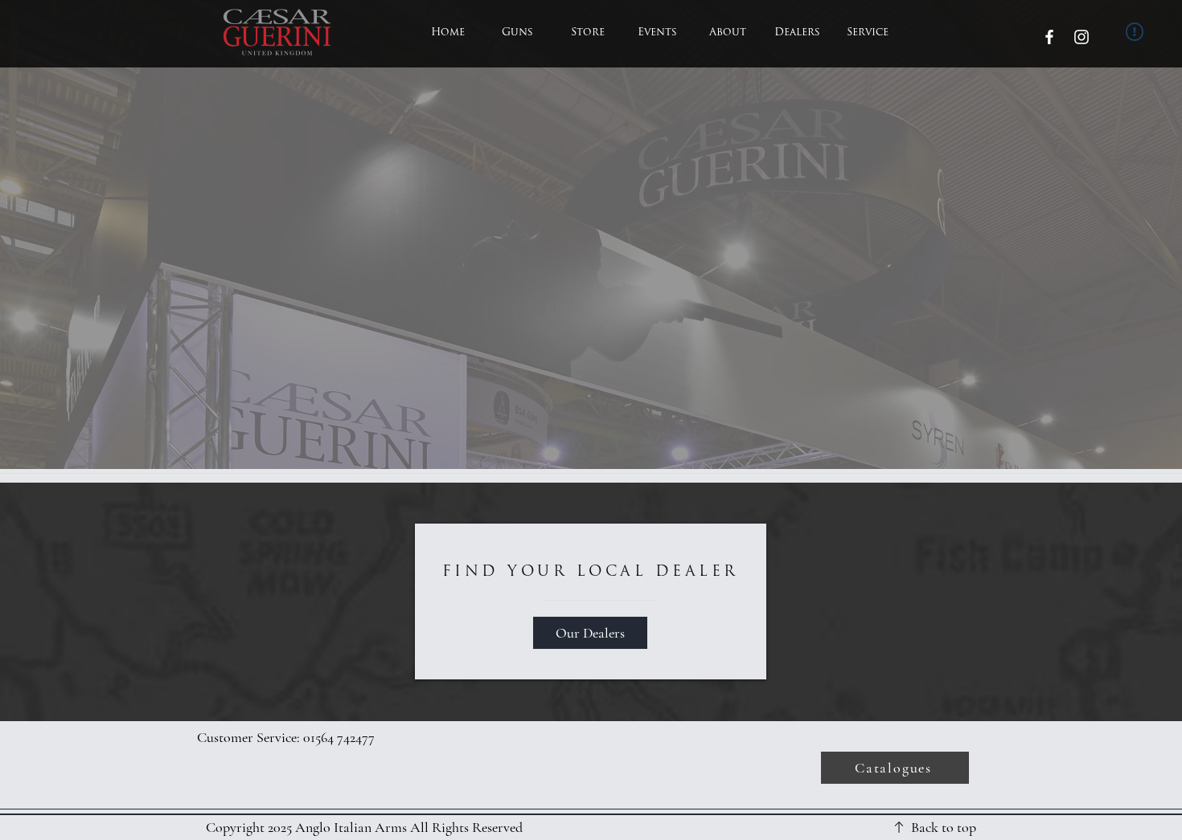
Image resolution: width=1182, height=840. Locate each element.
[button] (517, 33)
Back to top (943, 827)
